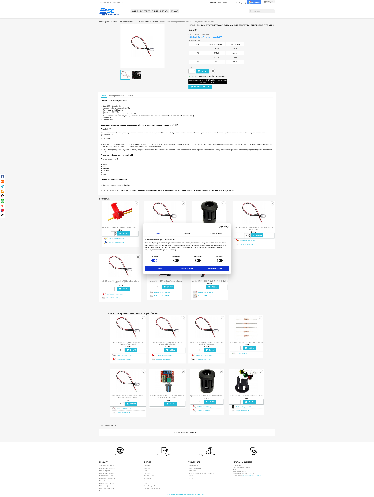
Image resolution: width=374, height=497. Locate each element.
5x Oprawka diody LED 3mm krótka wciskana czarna (246, 396)
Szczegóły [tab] (187, 233)
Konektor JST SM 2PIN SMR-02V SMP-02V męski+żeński (209, 281)
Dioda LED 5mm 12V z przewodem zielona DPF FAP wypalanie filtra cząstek (206, 343)
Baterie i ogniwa (104, 471)
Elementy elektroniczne (107, 478)
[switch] (176, 260)
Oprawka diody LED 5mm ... (244, 407)
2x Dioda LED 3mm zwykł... (205, 411)
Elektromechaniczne (106, 476)
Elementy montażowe (106, 481)
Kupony (191, 478)
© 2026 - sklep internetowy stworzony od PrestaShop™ (187, 494)
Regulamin (147, 468)
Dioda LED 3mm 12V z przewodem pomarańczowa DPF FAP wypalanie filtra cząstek (128, 397)
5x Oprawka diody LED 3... (162, 296)
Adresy (190, 476)
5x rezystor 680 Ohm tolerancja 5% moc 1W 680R (246, 342)
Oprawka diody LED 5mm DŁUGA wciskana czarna (206, 396)
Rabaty (164, 11)
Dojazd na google (150, 486)
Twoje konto (194, 462)
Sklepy (146, 481)
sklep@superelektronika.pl (252, 475)
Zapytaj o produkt (200, 87)
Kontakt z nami (149, 476)
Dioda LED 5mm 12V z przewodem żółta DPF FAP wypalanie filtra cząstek (254, 228)
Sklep (134, 11)
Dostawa (147, 466)
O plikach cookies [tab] (216, 233)
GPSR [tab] (130, 96)
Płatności (147, 473)
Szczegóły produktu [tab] (117, 96)
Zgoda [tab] (158, 233)
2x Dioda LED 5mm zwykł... (205, 407)
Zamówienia (192, 471)
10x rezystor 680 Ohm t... (243, 353)
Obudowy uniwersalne (106, 488)
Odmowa (159, 268)
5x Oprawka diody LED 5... (162, 292)
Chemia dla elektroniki (106, 473)
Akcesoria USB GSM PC (107, 466)
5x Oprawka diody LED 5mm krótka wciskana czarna (164, 281)
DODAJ (123, 233)
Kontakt (145, 11)
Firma (155, 11)
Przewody (102, 491)
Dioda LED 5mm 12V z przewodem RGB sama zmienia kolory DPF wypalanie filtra (120, 282)
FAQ (145, 483)
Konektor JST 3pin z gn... (205, 296)
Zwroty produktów (194, 468)
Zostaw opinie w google (152, 488)
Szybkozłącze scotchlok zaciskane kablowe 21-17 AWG (120, 227)
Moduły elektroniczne (106, 483)
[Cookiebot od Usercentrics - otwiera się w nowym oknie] (220, 226)
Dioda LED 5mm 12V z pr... (247, 244)
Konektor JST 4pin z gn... (205, 292)
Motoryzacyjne (104, 486)
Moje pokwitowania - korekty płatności (201, 473)
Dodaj (202, 71)
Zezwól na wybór (187, 268)
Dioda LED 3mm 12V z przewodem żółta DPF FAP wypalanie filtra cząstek (128, 343)
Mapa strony (148, 478)
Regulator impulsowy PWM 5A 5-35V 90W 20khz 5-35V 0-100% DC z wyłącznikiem (167, 397)
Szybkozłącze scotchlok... (117, 238)
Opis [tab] (104, 96)
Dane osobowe (193, 466)
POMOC (174, 11)
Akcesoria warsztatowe (107, 468)
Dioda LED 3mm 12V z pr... (124, 355)
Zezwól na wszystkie (215, 268)
